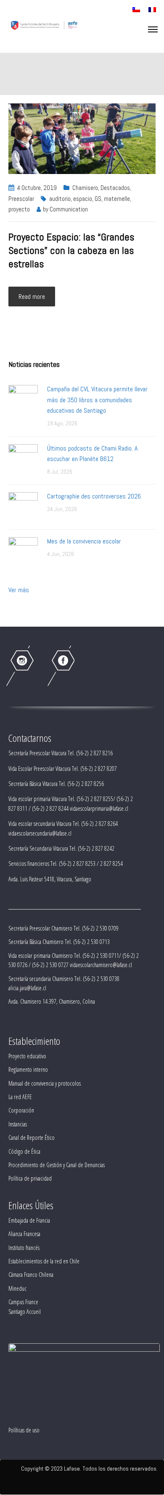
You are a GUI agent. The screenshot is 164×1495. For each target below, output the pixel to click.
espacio (82, 199)
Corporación (21, 1110)
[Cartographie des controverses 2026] (23, 506)
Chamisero (85, 188)
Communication (69, 209)
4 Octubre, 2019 (37, 188)
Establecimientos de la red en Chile (43, 1261)
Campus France (23, 1302)
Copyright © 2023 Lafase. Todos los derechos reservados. (89, 1468)
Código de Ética (24, 1151)
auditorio (60, 199)
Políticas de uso (24, 1430)
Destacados (115, 188)
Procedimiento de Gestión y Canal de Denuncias (56, 1165)
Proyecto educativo (27, 1056)
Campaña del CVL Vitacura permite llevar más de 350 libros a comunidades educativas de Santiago (97, 400)
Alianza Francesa (24, 1234)
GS (98, 199)
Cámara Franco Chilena (30, 1275)
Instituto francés (24, 1248)
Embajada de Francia (29, 1220)
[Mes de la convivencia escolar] (23, 551)
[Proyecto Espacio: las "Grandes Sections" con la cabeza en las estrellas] (82, 138)
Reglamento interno (28, 1069)
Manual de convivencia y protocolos (44, 1083)
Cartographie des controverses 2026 (94, 496)
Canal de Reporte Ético (31, 1138)
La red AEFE (20, 1097)
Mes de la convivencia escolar (84, 541)
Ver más (18, 589)
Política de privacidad (30, 1178)
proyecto (19, 209)
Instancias (17, 1124)
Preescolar (21, 199)
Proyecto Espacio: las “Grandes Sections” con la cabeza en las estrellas (71, 250)
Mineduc (17, 1288)
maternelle (117, 199)
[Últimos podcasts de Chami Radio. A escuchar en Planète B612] (23, 458)
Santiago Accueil (24, 1312)
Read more (32, 296)
